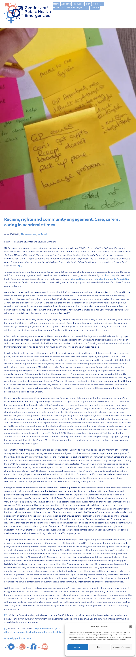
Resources (78, 4)
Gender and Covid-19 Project (68, 8)
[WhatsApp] (20, 649)
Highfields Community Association (111, 279)
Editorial (42, 234)
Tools (95, 4)
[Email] (43, 649)
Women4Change (79, 279)
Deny (99, 647)
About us (66, 4)
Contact (95, 8)
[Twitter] (9, 649)
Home (56, 4)
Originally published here (17, 638)
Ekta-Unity (109, 275)
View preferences (121, 647)
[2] (49, 433)
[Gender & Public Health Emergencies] (27, 23)
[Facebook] (32, 649)
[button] (130, 627)
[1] (20, 266)
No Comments (28, 234)
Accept (77, 647)
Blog (88, 4)
